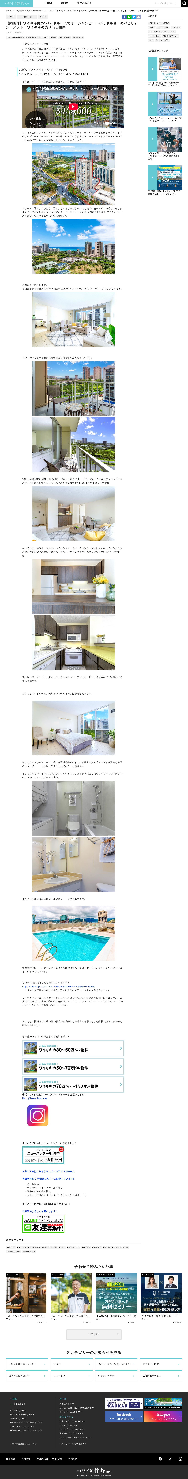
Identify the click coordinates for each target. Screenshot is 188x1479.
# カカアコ (165, 40)
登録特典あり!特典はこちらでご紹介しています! (48, 1179)
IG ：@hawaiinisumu (34, 1098)
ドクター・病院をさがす (71, 1412)
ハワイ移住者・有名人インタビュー (76, 1437)
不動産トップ (19, 1404)
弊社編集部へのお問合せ (49, 1459)
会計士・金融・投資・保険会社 (114, 1364)
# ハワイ (171, 32)
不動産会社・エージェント (23, 1364)
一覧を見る (27, 17)
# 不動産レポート (14, 1251)
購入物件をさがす (18, 1410)
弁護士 (56, 1364)
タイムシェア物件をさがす (22, 1414)
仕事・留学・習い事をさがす (73, 1421)
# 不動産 (53, 37)
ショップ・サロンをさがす (72, 1429)
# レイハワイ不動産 (120, 1247)
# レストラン (153, 40)
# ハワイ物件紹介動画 (15, 37)
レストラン (59, 1376)
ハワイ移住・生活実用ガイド (73, 1444)
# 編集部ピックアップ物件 (36, 37)
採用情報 (26, 1459)
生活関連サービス (152, 1376)
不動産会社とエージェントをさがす (26, 1430)
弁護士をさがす (67, 1404)
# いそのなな (78, 37)
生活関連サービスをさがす (72, 1433)
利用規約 (73, 1459)
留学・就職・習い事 (19, 1376)
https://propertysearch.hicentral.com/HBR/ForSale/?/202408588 (58, 986)
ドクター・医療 (151, 1364)
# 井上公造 (86, 1247)
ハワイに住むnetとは (166, 3)
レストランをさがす (69, 1425)
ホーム (9, 11)
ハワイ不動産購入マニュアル (23, 1444)
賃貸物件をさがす (18, 1418)
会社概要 (10, 1459)
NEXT (42, 17)
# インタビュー (73, 1247)
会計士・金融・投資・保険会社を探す (77, 1408)
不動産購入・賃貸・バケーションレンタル (33, 11)
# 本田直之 (96, 1247)
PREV (11, 17)
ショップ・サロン (107, 1376)
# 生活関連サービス (171, 36)
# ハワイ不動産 (64, 37)
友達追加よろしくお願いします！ (40, 1211)
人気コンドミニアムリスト (22, 1426)
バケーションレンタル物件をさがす (26, 1422)
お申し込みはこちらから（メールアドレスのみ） (48, 1171)
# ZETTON (11, 1247)
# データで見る (29, 1251)
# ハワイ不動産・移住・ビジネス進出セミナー (46, 1247)
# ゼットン (21, 1247)
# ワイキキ (176, 27)
